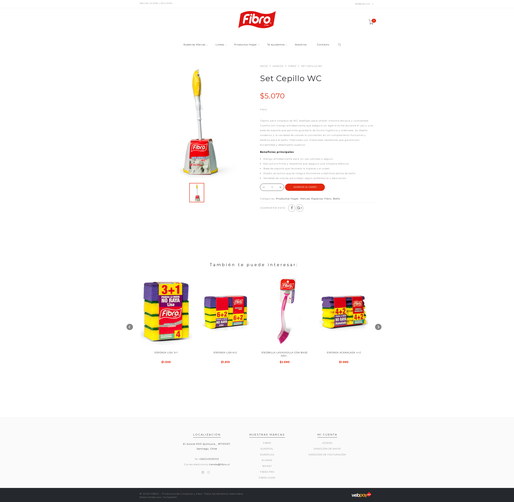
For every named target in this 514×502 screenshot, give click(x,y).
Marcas (278, 66)
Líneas (220, 44)
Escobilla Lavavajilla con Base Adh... (285, 354)
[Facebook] (291, 208)
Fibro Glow (267, 477)
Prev (129, 327)
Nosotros (301, 44)
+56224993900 (209, 458)
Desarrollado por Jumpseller (158, 497)
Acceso (327, 443)
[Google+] (299, 208)
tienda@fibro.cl (219, 464)
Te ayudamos (276, 44)
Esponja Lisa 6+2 (225, 352)
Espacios (317, 198)
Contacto (323, 44)
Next (378, 327)
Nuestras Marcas (194, 44)
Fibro (292, 66)
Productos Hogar (245, 44)
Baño (336, 198)
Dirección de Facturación (327, 454)
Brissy (267, 466)
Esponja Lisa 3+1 (166, 352)
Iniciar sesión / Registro (156, 3)
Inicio (264, 66)
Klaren (267, 460)
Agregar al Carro (305, 187)
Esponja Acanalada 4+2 (344, 352)
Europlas (267, 454)
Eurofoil (267, 448)
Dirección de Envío (327, 448)
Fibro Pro (267, 471)
